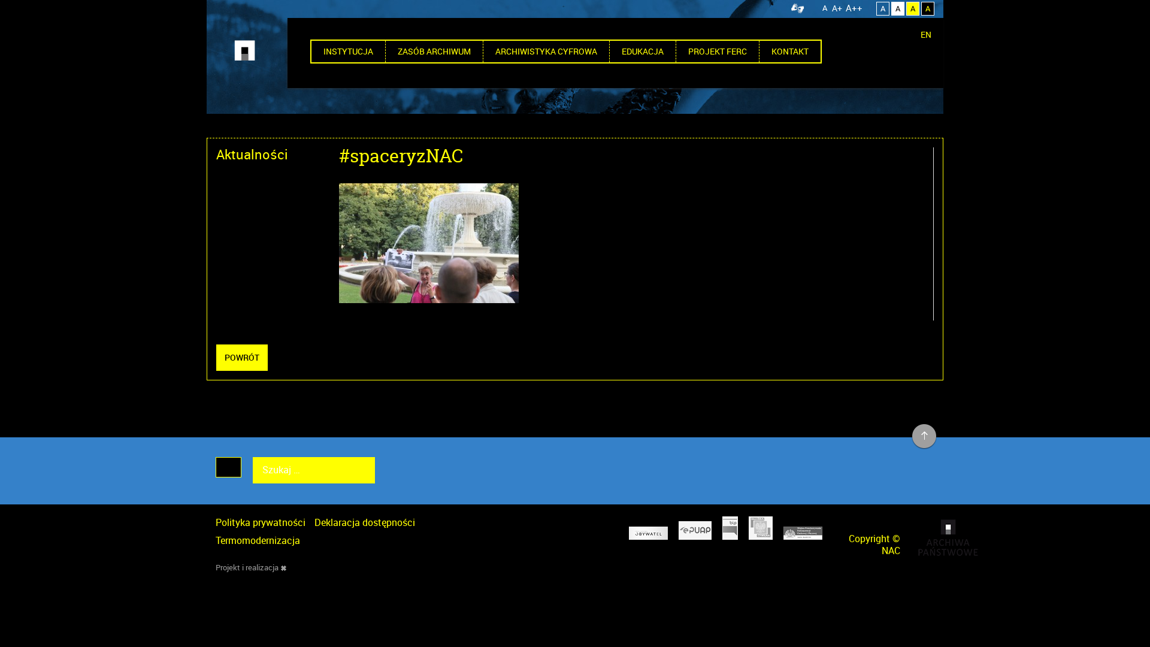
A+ (837, 8)
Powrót (242, 357)
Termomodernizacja (258, 540)
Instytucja (348, 51)
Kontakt (790, 51)
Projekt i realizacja (247, 567)
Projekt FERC (717, 51)
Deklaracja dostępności (364, 522)
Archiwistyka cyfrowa (546, 51)
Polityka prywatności (260, 522)
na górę (924, 436)
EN (926, 34)
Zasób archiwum (434, 51)
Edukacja (643, 51)
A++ (854, 7)
